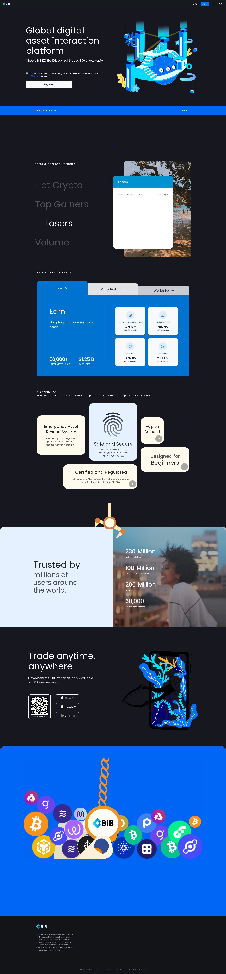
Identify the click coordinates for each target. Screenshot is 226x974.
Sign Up (194, 4)
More (184, 110)
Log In (204, 4)
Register (49, 84)
